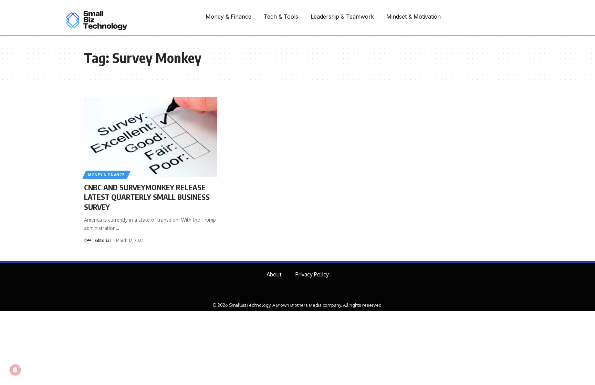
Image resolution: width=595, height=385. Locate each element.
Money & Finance (106, 175)
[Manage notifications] (15, 369)
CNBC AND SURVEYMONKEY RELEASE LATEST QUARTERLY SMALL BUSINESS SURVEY (147, 197)
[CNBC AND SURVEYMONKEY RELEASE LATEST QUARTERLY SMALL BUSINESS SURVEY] (150, 137)
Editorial (102, 240)
